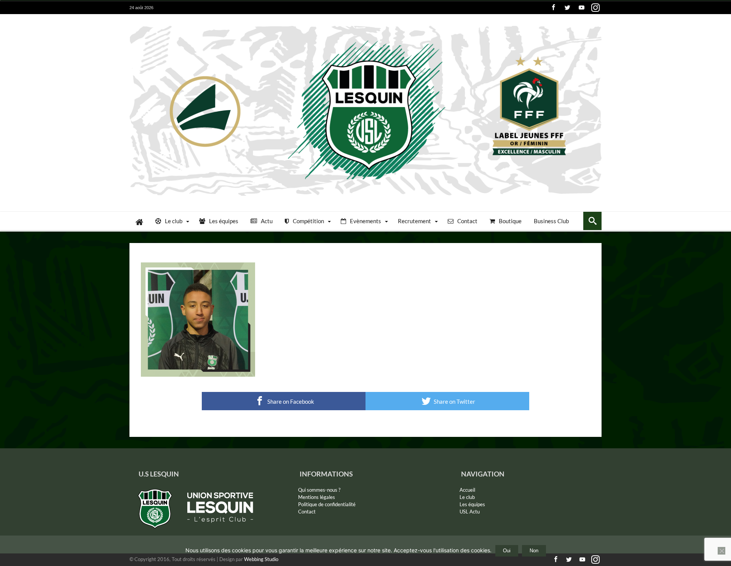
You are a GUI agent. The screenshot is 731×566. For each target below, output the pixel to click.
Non (534, 550)
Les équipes (472, 504)
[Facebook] (553, 8)
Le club (467, 497)
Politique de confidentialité (327, 504)
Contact (307, 511)
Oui (507, 550)
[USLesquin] (365, 25)
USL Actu (470, 511)
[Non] (721, 551)
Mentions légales (316, 497)
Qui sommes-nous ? (319, 490)
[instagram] (595, 8)
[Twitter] (567, 8)
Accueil (467, 490)
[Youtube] (581, 8)
